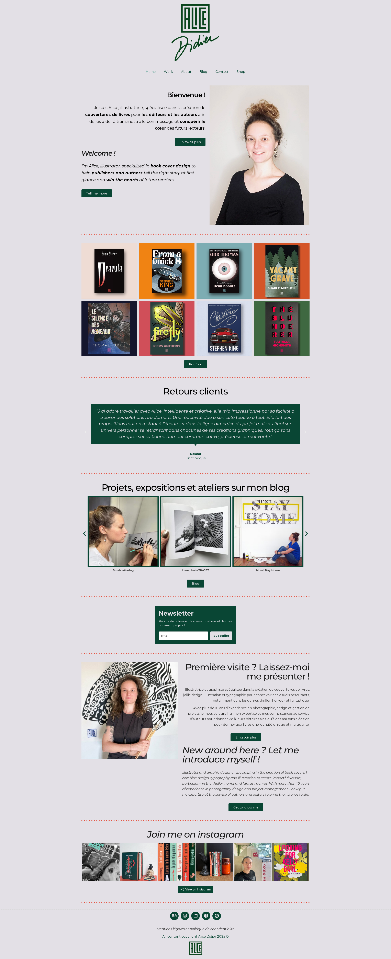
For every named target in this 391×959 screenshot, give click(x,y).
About (186, 72)
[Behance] (174, 916)
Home (151, 72)
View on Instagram (198, 889)
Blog (203, 72)
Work (168, 72)
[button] (85, 432)
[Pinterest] (216, 916)
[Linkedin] (195, 916)
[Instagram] (185, 916)
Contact (221, 72)
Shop (241, 72)
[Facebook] (206, 916)
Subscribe (221, 636)
